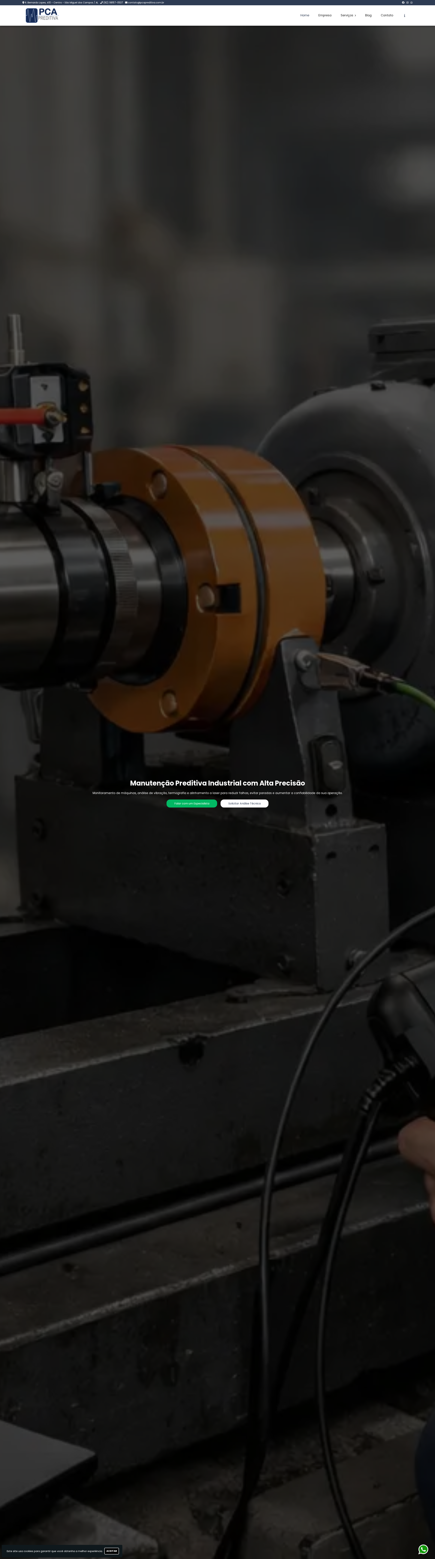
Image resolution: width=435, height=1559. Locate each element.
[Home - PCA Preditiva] (42, 15)
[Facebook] (403, 2)
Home (304, 15)
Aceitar (111, 1551)
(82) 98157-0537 (113, 2)
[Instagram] (407, 2)
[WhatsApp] (412, 2)
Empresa (325, 15)
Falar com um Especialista (191, 803)
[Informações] (405, 15)
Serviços (347, 15)
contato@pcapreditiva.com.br (146, 2)
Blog (368, 15)
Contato (387, 15)
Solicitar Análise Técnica (244, 803)
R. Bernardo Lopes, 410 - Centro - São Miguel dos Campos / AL (61, 2)
